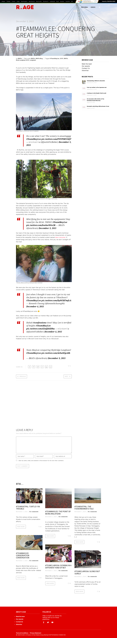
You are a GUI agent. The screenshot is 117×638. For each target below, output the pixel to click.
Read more (21, 526)
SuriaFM (68, 1)
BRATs (20, 58)
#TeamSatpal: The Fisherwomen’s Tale (84, 507)
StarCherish (32, 1)
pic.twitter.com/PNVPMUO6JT (56, 139)
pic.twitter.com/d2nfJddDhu (40, 328)
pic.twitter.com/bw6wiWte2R (40, 225)
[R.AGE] (25, 7)
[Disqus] (44, 405)
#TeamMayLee (54, 58)
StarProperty (24, 1)
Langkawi (33, 60)
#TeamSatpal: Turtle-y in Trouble (28, 507)
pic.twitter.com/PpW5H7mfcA (56, 300)
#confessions (39, 322)
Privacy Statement (35, 633)
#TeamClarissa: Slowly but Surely (87, 572)
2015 (61, 58)
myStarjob (52, 1)
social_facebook (44, 622)
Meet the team (87, 64)
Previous (22, 376)
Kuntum (62, 1)
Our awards (86, 66)
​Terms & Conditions (22, 633)
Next (66, 376)
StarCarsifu (39, 1)
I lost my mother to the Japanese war (97, 87)
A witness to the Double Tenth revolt (96, 93)
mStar (18, 1)
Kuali (57, 1)
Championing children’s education (96, 80)
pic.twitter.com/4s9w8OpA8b (55, 353)
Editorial (84, 7)
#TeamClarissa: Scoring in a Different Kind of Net (58, 566)
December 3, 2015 (47, 228)
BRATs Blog (39, 58)
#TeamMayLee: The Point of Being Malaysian (58, 512)
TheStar (8, 1)
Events (13, 1)
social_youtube (52, 622)
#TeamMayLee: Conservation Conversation (22, 555)
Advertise (85, 70)
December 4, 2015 (35, 306)
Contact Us (86, 68)
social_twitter (48, 622)
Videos (93, 7)
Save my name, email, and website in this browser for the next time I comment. (41, 460)
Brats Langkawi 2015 (22, 60)
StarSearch (45, 1)
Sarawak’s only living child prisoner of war (98, 106)
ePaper (3, 1)
